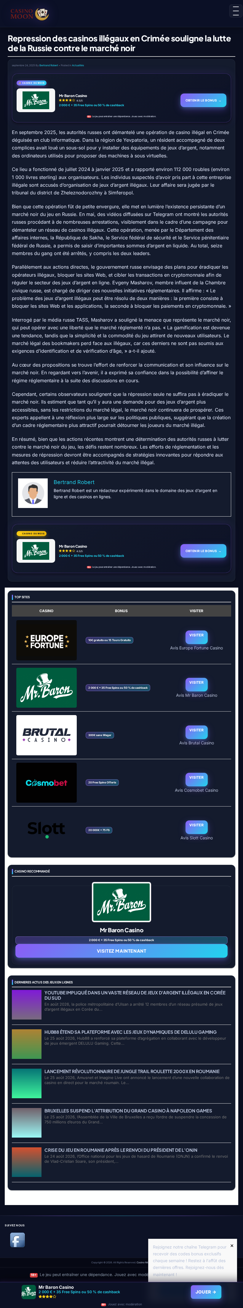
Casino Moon (144, 1262)
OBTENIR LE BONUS (204, 100)
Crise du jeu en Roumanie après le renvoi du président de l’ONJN (120, 1150)
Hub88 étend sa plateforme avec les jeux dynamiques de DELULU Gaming (130, 1032)
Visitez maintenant (121, 951)
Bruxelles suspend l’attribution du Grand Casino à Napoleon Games (128, 1110)
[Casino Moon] (31, 13)
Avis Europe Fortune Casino (196, 647)
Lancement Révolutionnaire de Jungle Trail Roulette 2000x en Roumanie (132, 1071)
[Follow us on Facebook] (17, 1246)
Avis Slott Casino (196, 837)
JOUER (206, 1292)
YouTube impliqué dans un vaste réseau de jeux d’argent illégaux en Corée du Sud (135, 995)
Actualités (78, 65)
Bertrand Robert (48, 65)
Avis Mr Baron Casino (196, 695)
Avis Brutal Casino (196, 742)
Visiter (196, 635)
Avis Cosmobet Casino (196, 790)
